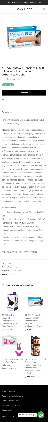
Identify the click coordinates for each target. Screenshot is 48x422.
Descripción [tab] (7, 112)
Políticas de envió (8, 391)
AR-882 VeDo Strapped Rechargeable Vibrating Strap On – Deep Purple (10, 320)
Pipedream (12, 274)
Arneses (13, 267)
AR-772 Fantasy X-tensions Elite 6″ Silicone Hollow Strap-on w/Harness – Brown (33, 320)
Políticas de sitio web (10, 401)
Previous (2, 37)
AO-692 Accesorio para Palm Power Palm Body (10, 362)
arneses (13, 271)
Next (45, 37)
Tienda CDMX (7, 410)
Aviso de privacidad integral (12, 396)
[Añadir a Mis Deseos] (3, 100)
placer (19, 271)
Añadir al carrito (24, 93)
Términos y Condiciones (11, 406)
